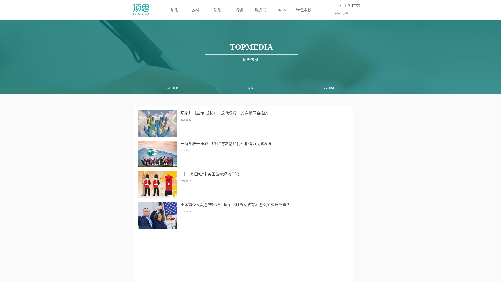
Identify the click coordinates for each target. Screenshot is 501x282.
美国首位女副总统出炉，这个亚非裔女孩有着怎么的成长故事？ (235, 204)
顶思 (174, 10)
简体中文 (354, 5)
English (339, 5)
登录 (338, 13)
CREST (282, 10)
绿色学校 (304, 10)
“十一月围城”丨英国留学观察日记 (210, 174)
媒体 (196, 10)
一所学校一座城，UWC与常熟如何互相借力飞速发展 (226, 143)
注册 (346, 13)
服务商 (261, 10)
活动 (218, 10)
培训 (239, 10)
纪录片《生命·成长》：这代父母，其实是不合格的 (224, 113)
